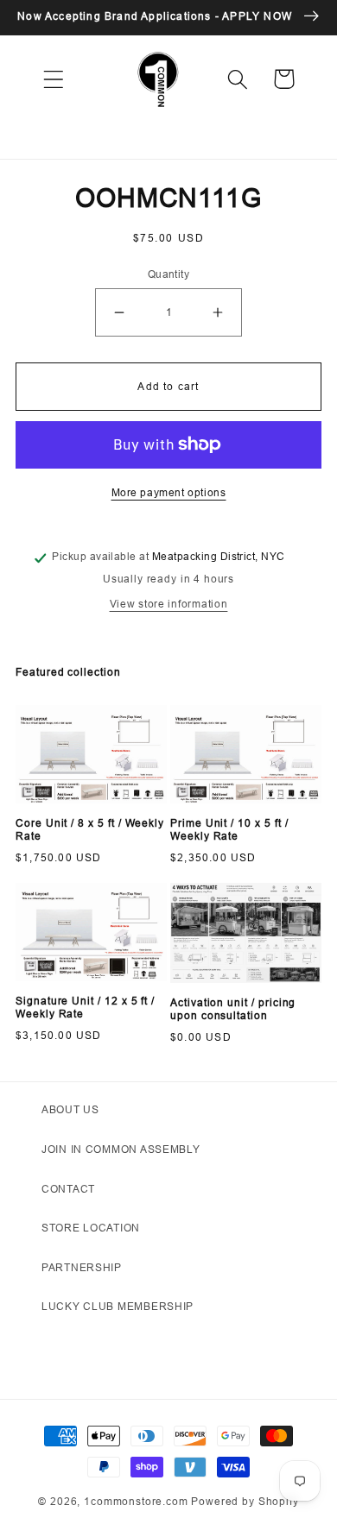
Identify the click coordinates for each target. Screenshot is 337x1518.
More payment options (168, 492)
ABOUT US (70, 1109)
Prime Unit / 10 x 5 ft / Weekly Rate (229, 829)
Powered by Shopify (244, 1501)
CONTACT (68, 1188)
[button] (54, 79)
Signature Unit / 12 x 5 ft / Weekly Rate (85, 1007)
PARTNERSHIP (81, 1267)
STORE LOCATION (90, 1227)
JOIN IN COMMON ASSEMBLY (120, 1149)
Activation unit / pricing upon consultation (233, 1009)
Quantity (169, 274)
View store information (169, 603)
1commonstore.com (136, 1501)
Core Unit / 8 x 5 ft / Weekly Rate (90, 829)
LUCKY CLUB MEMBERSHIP (117, 1306)
